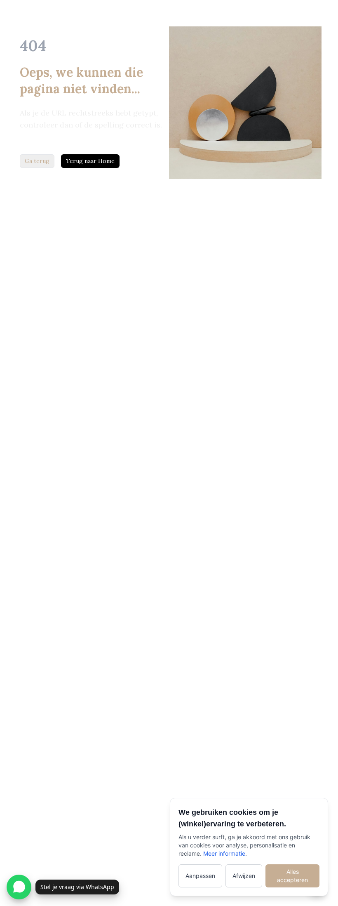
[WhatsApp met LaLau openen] (19, 887)
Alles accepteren (292, 875)
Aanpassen (200, 875)
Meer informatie (224, 853)
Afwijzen (243, 875)
